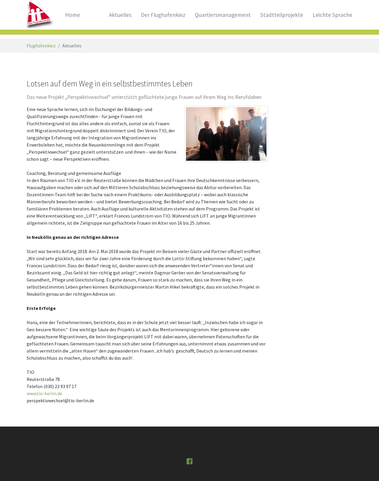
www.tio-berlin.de (44, 393)
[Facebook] (189, 460)
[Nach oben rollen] (366, 468)
